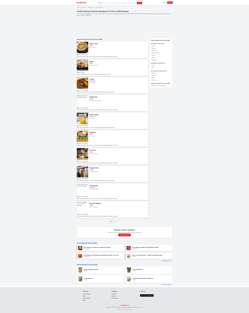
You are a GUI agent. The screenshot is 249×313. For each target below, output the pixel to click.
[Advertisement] (124, 27)
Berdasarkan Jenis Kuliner (157, 43)
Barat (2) (153, 55)
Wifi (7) (153, 77)
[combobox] (112, 3)
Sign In (164, 2)
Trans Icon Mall (98, 7)
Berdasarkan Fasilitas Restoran (159, 71)
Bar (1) (152, 67)
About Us (114, 294)
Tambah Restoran (124, 235)
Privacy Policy (115, 298)
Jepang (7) (153, 48)
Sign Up (170, 2)
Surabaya (83, 7)
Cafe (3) (153, 65)
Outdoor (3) (154, 80)
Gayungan (90, 7)
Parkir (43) (153, 73)
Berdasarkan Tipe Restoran (158, 63)
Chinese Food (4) (155, 52)
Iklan (84, 300)
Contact (113, 296)
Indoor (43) (153, 75)
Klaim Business (86, 294)
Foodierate (81, 2)
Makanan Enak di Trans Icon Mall (158, 85)
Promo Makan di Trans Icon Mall (87, 243)
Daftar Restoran (87, 298)
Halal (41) (153, 45)
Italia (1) (153, 57)
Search (139, 3)
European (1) (154, 59)
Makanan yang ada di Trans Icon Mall (160, 83)
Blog (84, 296)
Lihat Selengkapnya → (166, 260)
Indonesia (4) (154, 50)
